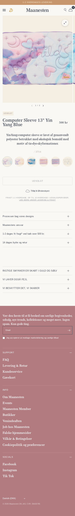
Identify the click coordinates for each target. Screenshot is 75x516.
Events (7, 403)
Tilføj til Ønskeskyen (40, 191)
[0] (70, 10)
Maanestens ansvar (13, 225)
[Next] (43, 106)
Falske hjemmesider (17, 433)
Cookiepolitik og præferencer (24, 445)
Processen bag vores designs (18, 216)
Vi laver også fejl (15, 279)
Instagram (10, 470)
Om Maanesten (13, 397)
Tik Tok (8, 476)
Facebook (9, 464)
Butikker (9, 415)
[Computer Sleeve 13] (19, 162)
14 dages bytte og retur (15, 242)
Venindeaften (12, 421)
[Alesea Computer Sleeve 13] (68, 162)
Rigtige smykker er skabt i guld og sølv (30, 270)
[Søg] (65, 10)
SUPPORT (8, 352)
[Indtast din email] (68, 330)
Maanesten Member (17, 409)
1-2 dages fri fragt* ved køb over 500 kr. (24, 233)
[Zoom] (65, 23)
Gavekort (9, 377)
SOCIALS (8, 457)
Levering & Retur (15, 366)
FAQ (6, 360)
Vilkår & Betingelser (17, 439)
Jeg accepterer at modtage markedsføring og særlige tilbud (32, 338)
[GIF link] (11, 10)
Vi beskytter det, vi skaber (21, 288)
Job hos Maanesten (16, 427)
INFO (5, 390)
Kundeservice (12, 372)
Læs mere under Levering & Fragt (37, 200)
